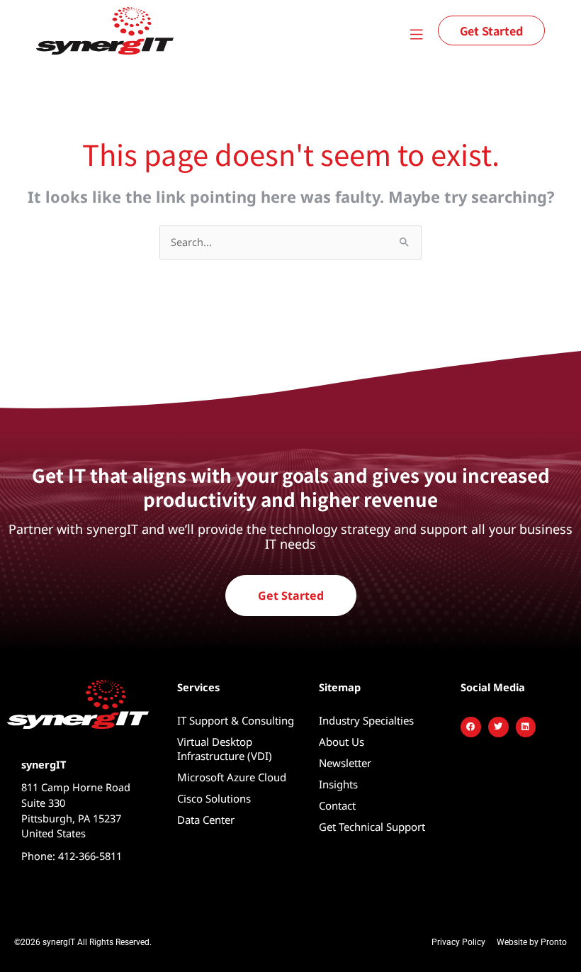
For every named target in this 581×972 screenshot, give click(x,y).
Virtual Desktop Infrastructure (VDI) (224, 748)
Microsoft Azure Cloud (231, 777)
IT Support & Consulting (235, 720)
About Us (341, 741)
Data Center (206, 819)
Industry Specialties (366, 720)
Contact (337, 805)
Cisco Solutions (214, 798)
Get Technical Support (372, 827)
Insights (338, 784)
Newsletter (345, 763)
